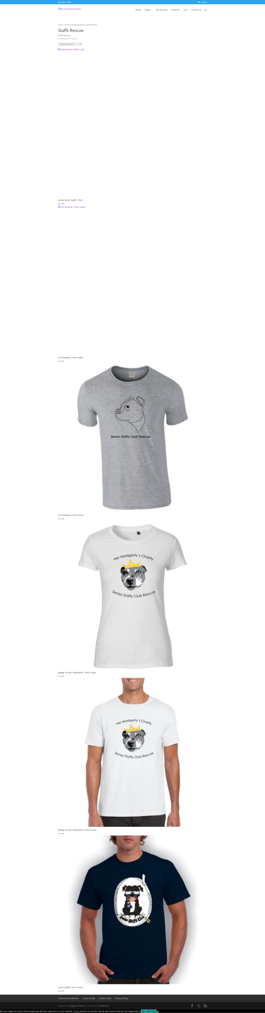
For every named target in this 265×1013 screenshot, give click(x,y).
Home (138, 10)
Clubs (147, 10)
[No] (158, 1011)
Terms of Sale (88, 998)
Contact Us (196, 10)
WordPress (104, 1005)
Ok (143, 1011)
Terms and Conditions (68, 998)
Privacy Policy (121, 998)
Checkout (175, 10)
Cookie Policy (105, 998)
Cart (186, 10)
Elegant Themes (77, 1005)
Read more (151, 1011)
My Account (161, 10)
